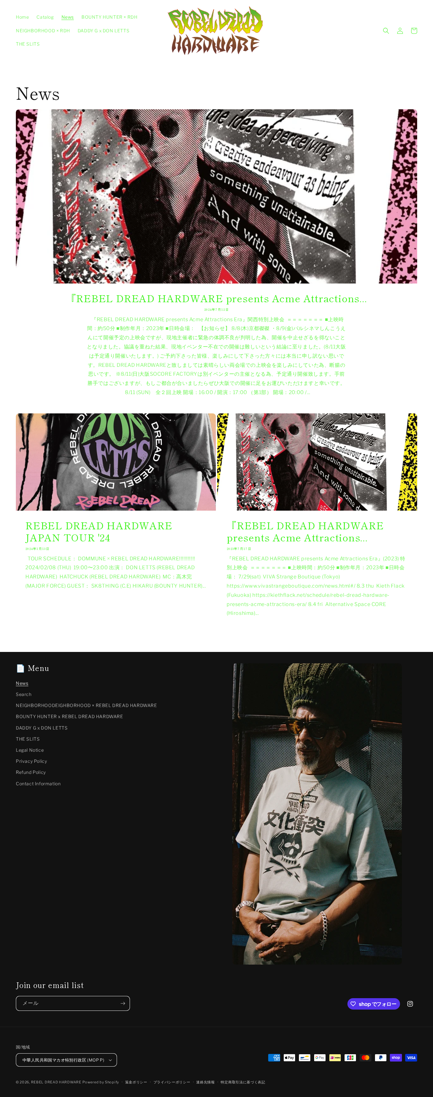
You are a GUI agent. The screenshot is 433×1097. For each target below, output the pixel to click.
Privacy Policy (31, 761)
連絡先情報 (205, 1082)
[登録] (123, 1003)
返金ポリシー (136, 1082)
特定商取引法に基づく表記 (243, 1082)
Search (24, 694)
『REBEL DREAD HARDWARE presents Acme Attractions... (216, 298)
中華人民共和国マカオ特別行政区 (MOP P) (63, 1059)
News (22, 683)
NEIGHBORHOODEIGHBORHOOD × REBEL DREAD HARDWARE (86, 705)
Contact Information (38, 783)
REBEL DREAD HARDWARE (56, 1082)
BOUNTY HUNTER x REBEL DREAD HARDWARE (69, 716)
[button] (386, 31)
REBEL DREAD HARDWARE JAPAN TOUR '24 (98, 531)
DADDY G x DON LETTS (42, 727)
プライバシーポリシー (172, 1082)
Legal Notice (30, 750)
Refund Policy (31, 772)
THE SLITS (28, 739)
